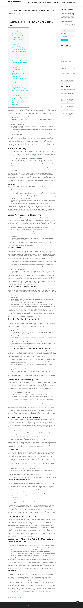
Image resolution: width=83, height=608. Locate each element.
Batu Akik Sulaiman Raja (65, 52)
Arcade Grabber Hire (16, 76)
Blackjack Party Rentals (16, 100)
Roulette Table (15, 104)
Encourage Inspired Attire (17, 82)
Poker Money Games (16, 69)
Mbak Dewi (27, 15)
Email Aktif (63, 28)
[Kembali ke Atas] (78, 602)
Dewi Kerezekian (14, 2)
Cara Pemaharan (71, 2)
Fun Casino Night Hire (16, 37)
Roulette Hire (14, 64)
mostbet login (35, 155)
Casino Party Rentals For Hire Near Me (19, 35)
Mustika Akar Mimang (65, 48)
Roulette (13, 71)
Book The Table (15, 102)
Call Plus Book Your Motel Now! (18, 58)
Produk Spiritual (36, 2)
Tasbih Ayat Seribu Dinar (65, 50)
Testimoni (55, 2)
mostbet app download (33, 212)
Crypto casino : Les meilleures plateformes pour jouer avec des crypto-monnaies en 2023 (67, 113)
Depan (29, 2)
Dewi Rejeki (62, 2)
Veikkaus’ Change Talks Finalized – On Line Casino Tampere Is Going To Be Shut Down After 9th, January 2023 (19, 87)
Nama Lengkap (64, 33)
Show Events (14, 55)
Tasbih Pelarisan (47, 2)
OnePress (44, 605)
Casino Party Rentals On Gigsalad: (18, 49)
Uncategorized (17, 597)
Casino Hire (14, 33)
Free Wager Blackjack (16, 31)
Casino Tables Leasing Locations (18, 83)
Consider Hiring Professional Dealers (19, 56)
